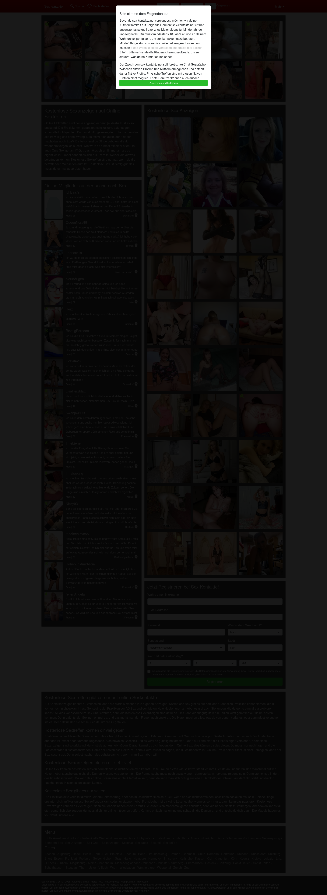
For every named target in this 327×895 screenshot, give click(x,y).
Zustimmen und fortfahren (163, 83)
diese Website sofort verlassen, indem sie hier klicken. (167, 47)
